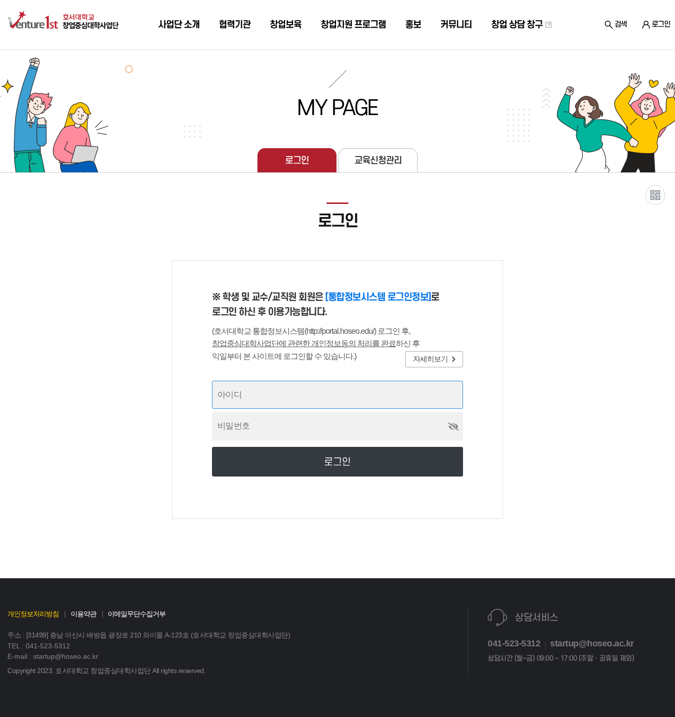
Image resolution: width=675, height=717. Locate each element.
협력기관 (235, 25)
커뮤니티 (456, 25)
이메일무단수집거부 (137, 614)
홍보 (413, 25)
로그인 (297, 160)
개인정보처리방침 (33, 614)
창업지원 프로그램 (353, 25)
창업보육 (285, 25)
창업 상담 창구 (518, 25)
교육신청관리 (378, 160)
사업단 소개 (179, 25)
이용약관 (83, 614)
